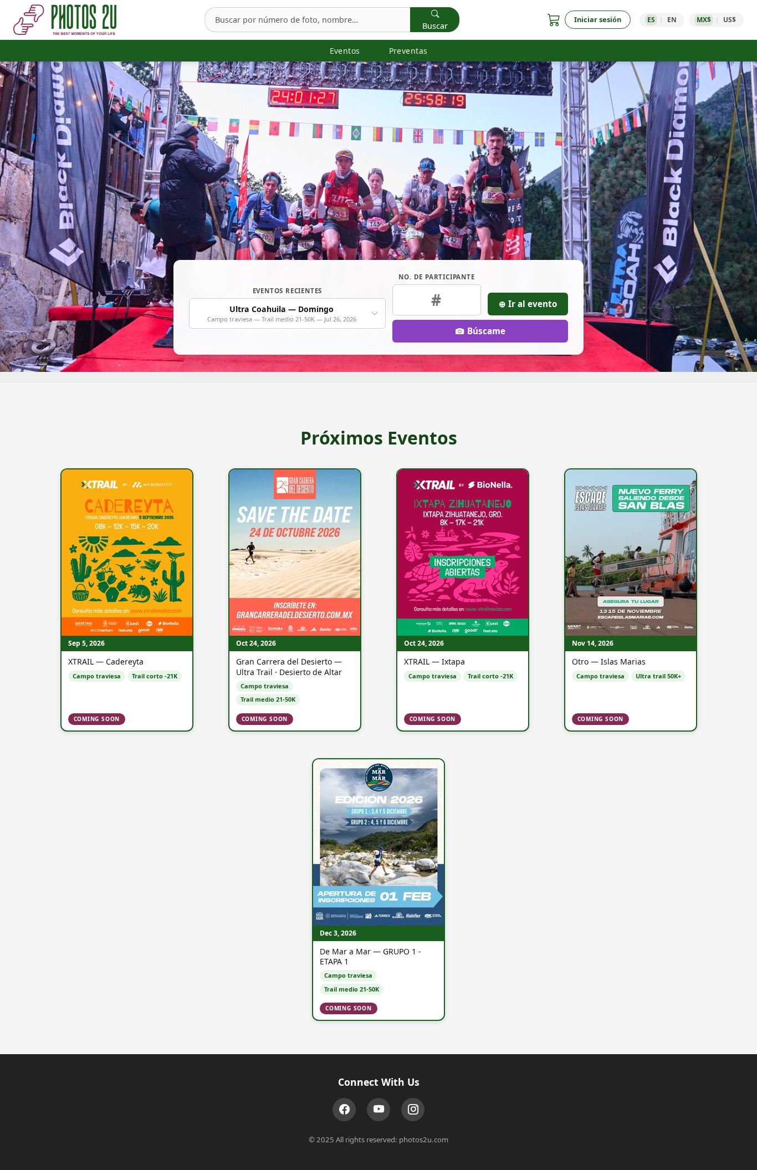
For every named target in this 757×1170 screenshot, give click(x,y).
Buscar (435, 26)
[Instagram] (412, 1109)
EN (672, 19)
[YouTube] (378, 1109)
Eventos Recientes (288, 291)
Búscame (486, 330)
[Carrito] (554, 19)
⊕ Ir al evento (528, 303)
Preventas (408, 50)
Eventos (345, 50)
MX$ (704, 19)
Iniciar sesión (597, 19)
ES (651, 19)
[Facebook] (344, 1109)
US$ (729, 19)
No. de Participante (436, 277)
